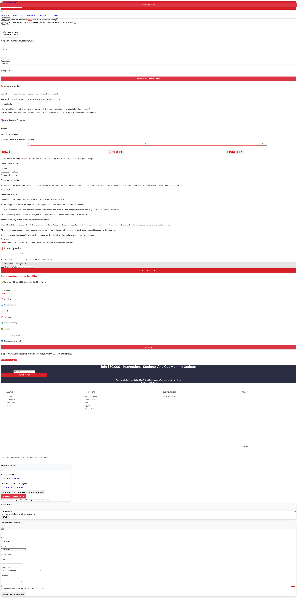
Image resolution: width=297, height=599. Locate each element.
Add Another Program (14, 492)
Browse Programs (11, 478)
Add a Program (36, 492)
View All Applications (13, 488)
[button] (293, 586)
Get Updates (24, 375)
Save (5, 517)
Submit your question (13, 594)
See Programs (148, 5)
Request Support (10, 9)
